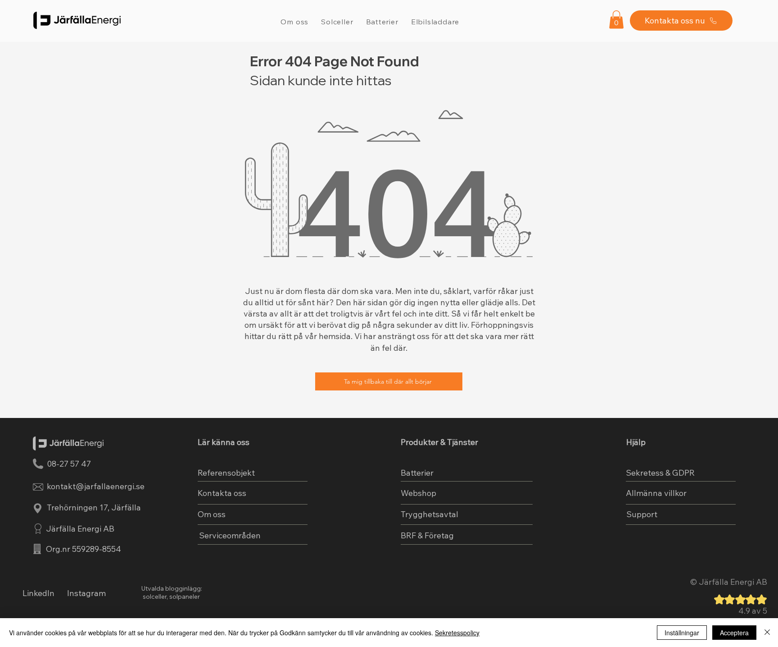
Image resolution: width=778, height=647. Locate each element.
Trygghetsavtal (429, 514)
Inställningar (682, 632)
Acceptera (734, 632)
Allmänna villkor (656, 493)
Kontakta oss (222, 493)
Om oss (212, 514)
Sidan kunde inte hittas (321, 80)
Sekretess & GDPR (660, 473)
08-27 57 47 (69, 464)
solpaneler (184, 596)
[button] (616, 19)
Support (641, 514)
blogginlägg (183, 588)
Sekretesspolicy (457, 632)
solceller (154, 596)
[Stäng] (767, 632)
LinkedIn (38, 593)
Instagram (86, 593)
